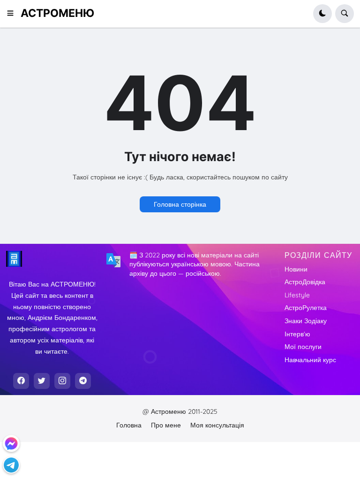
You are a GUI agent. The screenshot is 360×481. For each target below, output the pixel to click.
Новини (296, 269)
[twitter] (42, 381)
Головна (129, 425)
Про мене (166, 425)
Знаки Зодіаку (306, 321)
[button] (13, 13)
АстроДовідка (305, 282)
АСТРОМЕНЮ (57, 13)
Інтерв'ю (297, 334)
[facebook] (21, 381)
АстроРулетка (306, 307)
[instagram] (62, 381)
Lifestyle (297, 295)
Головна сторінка (180, 204)
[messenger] (11, 443)
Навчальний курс (310, 360)
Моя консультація (217, 425)
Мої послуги (303, 346)
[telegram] (83, 381)
